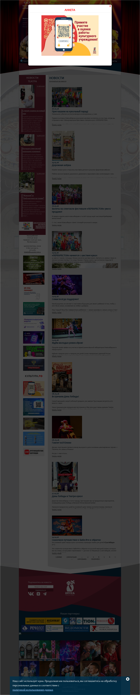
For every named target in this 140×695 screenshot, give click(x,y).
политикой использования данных (33, 690)
